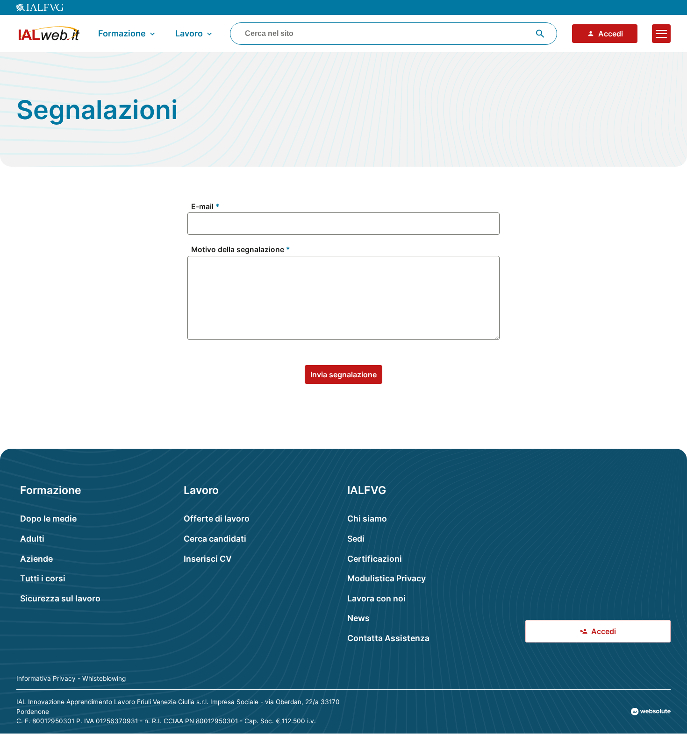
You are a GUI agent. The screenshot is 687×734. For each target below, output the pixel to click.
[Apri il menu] (661, 33)
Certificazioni (374, 559)
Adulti (32, 538)
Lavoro (189, 33)
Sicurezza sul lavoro (60, 598)
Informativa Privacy (46, 678)
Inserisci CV (208, 559)
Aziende (36, 559)
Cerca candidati (215, 538)
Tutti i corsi (42, 578)
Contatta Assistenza (388, 638)
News (358, 618)
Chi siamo (367, 518)
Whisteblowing (104, 678)
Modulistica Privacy (386, 578)
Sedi (356, 538)
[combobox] (393, 33)
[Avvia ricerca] (540, 33)
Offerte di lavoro (217, 518)
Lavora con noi (376, 598)
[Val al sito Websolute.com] (651, 711)
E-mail (202, 207)
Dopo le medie (48, 518)
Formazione (122, 33)
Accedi (610, 33)
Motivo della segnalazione (237, 250)
